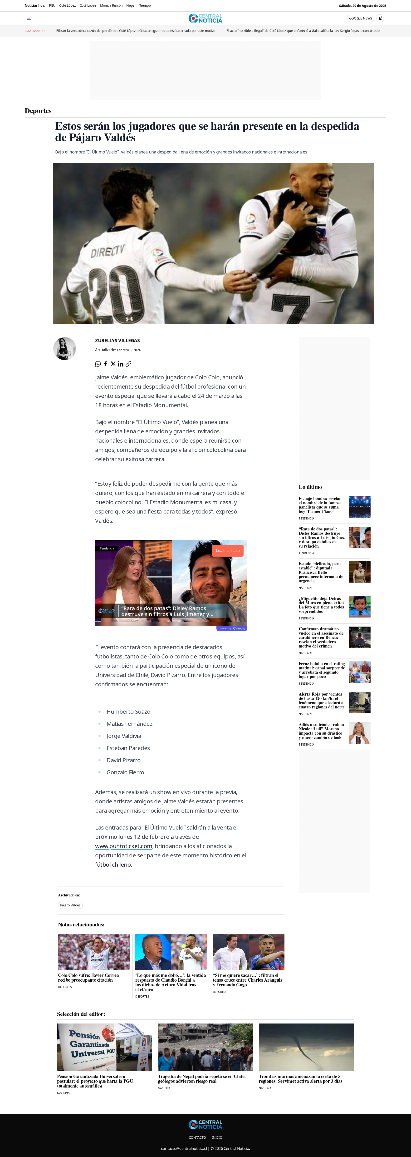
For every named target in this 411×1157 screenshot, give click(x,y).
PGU (52, 5)
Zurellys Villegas (117, 340)
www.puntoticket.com (123, 846)
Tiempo (145, 5)
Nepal (130, 5)
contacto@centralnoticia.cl (184, 1148)
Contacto (197, 1137)
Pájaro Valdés (70, 905)
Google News (360, 18)
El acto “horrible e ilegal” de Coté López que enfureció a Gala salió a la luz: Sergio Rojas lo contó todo (244, 30)
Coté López (67, 5)
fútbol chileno (113, 864)
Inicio (217, 1137)
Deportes (38, 110)
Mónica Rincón (111, 5)
